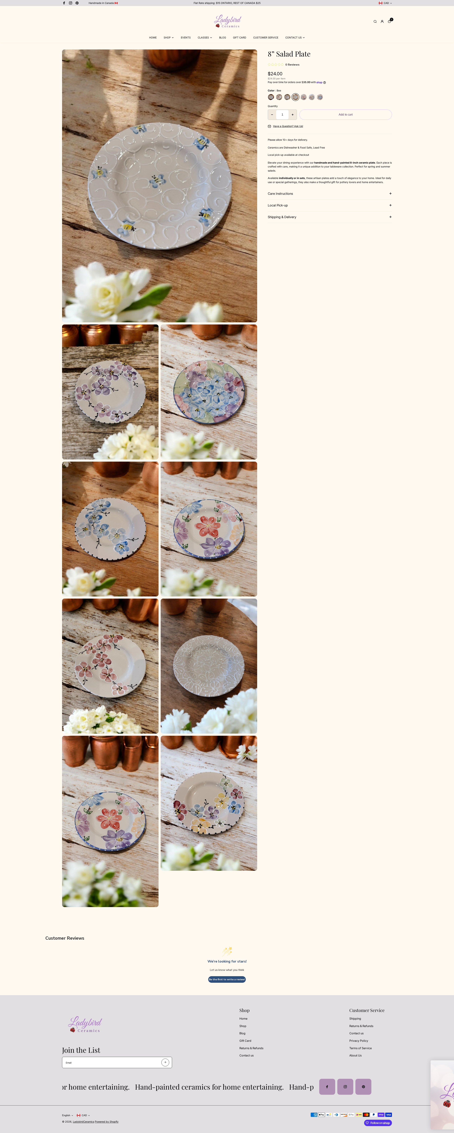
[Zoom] (251, 54)
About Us (355, 1055)
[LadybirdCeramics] (227, 33)
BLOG (222, 37)
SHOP (167, 37)
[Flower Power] (303, 97)
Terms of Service (360, 1048)
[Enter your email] (165, 1062)
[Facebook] (64, 3)
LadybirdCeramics (83, 1121)
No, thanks (416, 1118)
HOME (153, 37)
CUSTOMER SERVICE (265, 37)
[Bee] (295, 97)
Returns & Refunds (251, 1048)
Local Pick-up (278, 205)
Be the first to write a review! (227, 979)
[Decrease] (272, 114)
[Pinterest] (77, 3)
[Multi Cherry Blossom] (312, 97)
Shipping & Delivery (282, 217)
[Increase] (293, 114)
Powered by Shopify (106, 1121)
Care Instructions (280, 193)
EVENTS (186, 37)
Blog (242, 1033)
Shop (242, 1026)
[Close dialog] (446, 1065)
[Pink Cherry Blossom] (279, 97)
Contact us (246, 1055)
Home (243, 1018)
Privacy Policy (358, 1040)
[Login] (382, 21)
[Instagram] (70, 3)
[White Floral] (271, 97)
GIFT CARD (239, 37)
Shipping (355, 1018)
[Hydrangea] (320, 97)
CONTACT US (293, 37)
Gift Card (245, 1040)
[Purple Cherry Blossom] (287, 97)
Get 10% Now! (416, 1106)
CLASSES (203, 37)
